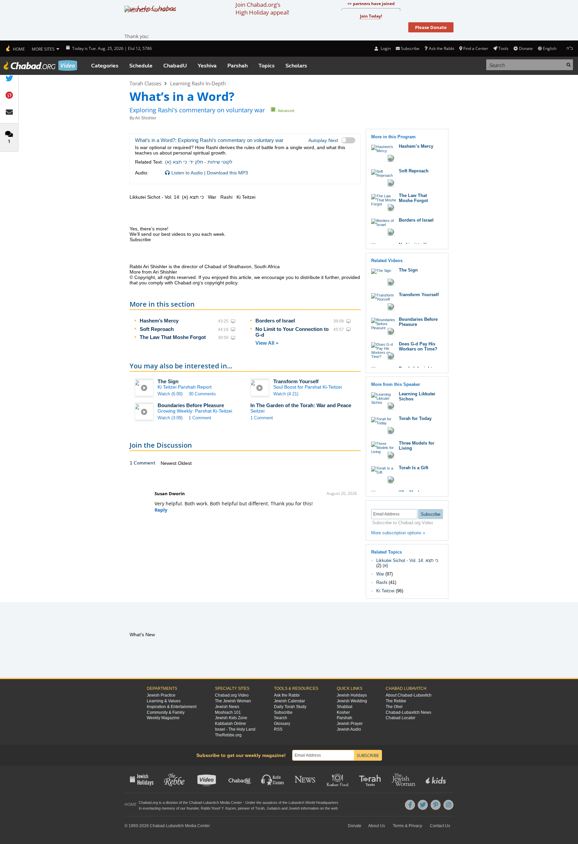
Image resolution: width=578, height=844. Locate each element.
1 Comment (200, 417)
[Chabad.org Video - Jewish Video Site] (40, 65)
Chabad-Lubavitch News (408, 712)
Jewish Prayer (350, 723)
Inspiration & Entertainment (171, 706)
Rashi (381, 582)
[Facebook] (410, 805)
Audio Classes (272, 779)
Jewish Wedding (352, 701)
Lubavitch (211, 802)
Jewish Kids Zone (231, 717)
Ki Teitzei (385, 590)
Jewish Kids (436, 779)
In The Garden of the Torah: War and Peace (300, 405)
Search (280, 717)
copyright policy (220, 282)
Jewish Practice (161, 695)
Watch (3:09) (170, 417)
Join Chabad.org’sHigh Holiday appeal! (262, 8)
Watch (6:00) (170, 393)
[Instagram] (448, 805)
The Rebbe (396, 701)
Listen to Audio (187, 172)
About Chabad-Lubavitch (409, 695)
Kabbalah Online (230, 723)
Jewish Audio (349, 729)
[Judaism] (15, 48)
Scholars (296, 65)
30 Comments (202, 393)
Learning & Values (164, 701)
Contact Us (440, 825)
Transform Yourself (296, 381)
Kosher (343, 712)
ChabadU (175, 65)
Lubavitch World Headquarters (313, 802)
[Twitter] (423, 805)
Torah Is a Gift (413, 467)
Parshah (237, 65)
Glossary (282, 723)
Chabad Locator (400, 717)
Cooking (338, 779)
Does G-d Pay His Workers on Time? (418, 346)
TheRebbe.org (228, 735)
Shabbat (344, 706)
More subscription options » (398, 532)
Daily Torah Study (290, 706)
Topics (266, 65)
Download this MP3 (227, 172)
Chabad (195, 802)
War (380, 573)
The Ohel (394, 706)
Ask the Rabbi (441, 48)
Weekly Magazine (163, 717)
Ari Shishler (145, 118)
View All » (266, 343)
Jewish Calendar (289, 701)
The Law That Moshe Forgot (173, 337)
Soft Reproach (157, 329)
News (305, 779)
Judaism (273, 808)
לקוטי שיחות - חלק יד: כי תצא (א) (198, 162)
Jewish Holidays (352, 695)
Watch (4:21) (285, 393)
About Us (376, 825)
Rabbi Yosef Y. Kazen (218, 808)
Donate (525, 48)
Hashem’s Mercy (159, 320)
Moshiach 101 (228, 712)
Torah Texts (371, 779)
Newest (169, 463)
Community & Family (166, 712)
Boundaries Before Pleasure (191, 405)
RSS (278, 729)
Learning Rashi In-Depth (198, 83)
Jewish (294, 808)
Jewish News (227, 706)
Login (385, 48)
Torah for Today (415, 418)
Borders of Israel (275, 320)
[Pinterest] (436, 805)
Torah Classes (145, 83)
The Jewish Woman (233, 701)
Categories (104, 65)
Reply (161, 510)
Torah (260, 808)
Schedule (141, 65)
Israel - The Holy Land (235, 729)
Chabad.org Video (232, 695)
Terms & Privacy (407, 825)
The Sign (168, 381)
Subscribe (283, 712)
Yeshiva (207, 65)
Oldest (185, 463)
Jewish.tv (207, 779)
